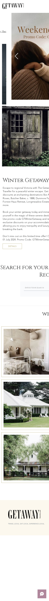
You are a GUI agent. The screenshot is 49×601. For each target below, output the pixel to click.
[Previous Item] (17, 56)
